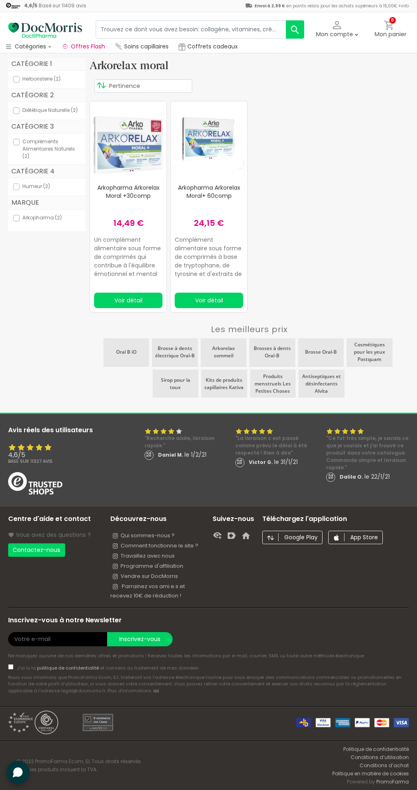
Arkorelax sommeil (223, 352)
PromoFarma (392, 781)
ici (156, 690)
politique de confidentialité (68, 668)
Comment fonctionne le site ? (159, 545)
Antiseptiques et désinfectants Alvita (321, 383)
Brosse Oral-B (321, 351)
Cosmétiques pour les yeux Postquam (369, 352)
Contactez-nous (36, 550)
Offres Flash (88, 46)
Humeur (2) (36, 186)
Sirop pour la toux (175, 383)
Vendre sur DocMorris (149, 576)
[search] (295, 29)
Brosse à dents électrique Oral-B (175, 352)
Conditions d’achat (384, 765)
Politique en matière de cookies (370, 773)
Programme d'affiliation (152, 566)
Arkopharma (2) (42, 217)
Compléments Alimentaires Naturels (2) (48, 149)
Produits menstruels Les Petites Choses (273, 383)
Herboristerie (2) (41, 78)
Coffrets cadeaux (212, 46)
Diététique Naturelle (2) (50, 110)
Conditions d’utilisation (380, 757)
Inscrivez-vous (139, 639)
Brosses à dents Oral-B (272, 352)
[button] (337, 29)
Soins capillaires (146, 46)
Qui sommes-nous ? (148, 535)
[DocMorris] (44, 29)
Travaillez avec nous (148, 556)
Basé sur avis (30, 461)
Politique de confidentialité (376, 749)
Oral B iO (126, 351)
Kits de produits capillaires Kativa (224, 383)
